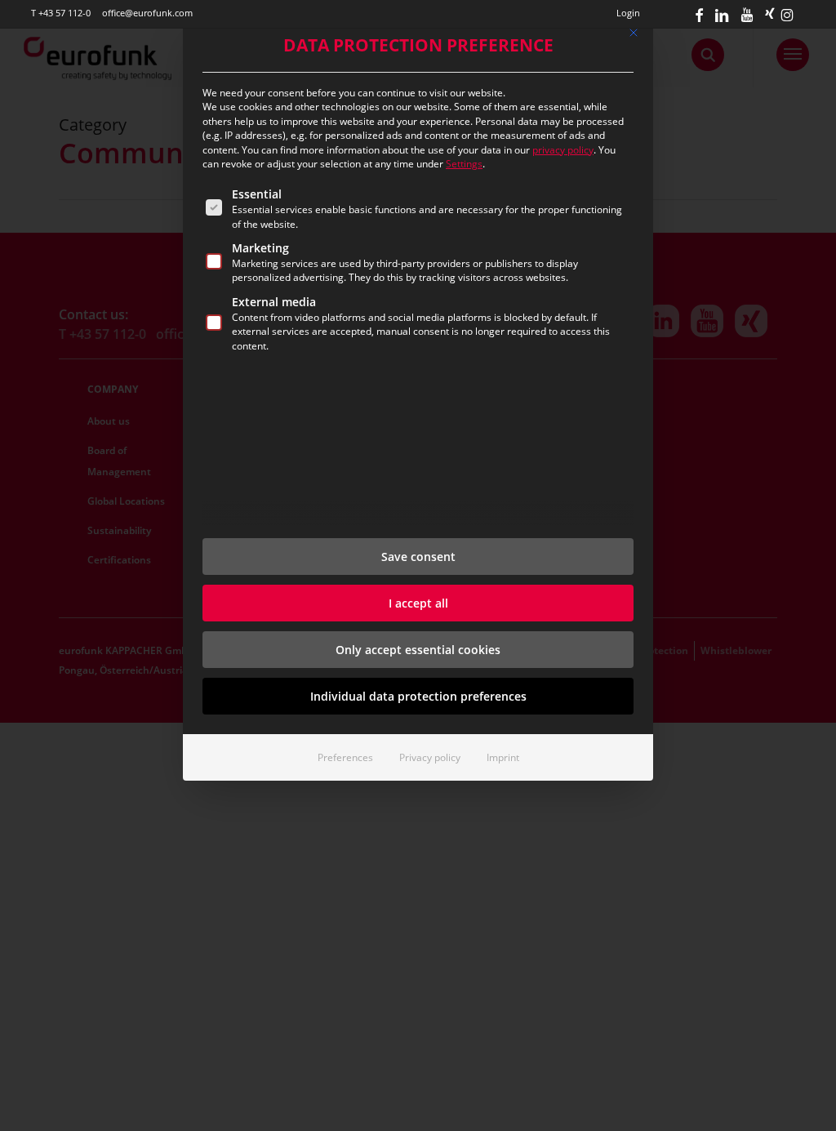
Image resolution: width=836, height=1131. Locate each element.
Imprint (503, 757)
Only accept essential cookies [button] (418, 649)
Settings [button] (464, 164)
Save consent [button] (418, 556)
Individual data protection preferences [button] (418, 696)
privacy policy (563, 150)
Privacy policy (429, 757)
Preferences (345, 757)
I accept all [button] (418, 603)
